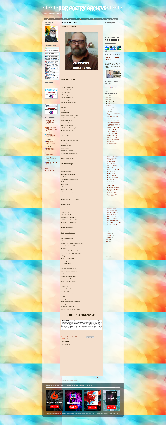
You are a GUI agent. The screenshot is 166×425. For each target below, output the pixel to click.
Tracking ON (56, 79)
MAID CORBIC (110, 182)
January (109, 237)
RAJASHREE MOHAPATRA (113, 152)
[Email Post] (84, 337)
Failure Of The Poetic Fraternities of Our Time (51, 144)
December (110, 101)
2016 (61, 19)
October (109, 105)
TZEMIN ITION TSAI (112, 129)
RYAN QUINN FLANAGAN (113, 148)
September (110, 107)
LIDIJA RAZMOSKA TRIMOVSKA (112, 184)
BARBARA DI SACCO (112, 218)
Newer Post (64, 378)
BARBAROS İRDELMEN (113, 216)
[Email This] (87, 337)
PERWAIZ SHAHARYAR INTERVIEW (112, 58)
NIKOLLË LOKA (111, 163)
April (109, 231)
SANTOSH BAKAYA (112, 144)
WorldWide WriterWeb (51, 162)
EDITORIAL (47, 168)
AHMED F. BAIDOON (112, 224)
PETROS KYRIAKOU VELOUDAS (112, 158)
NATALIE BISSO (111, 167)
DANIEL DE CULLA (112, 210)
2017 (65, 19)
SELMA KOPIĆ (110, 141)
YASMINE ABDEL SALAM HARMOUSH (113, 124)
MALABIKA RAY (111, 179)
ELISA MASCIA (52, 65)
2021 (83, 19)
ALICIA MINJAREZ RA (54, 59)
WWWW (115, 19)
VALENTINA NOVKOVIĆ (113, 127)
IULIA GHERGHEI (52, 68)
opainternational (50, 148)
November (110, 103)
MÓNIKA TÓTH (111, 171)
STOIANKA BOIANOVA (113, 135)
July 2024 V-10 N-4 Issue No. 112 (113, 114)
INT (104, 19)
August (109, 109)
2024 (96, 19)
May (109, 229)
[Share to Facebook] (91, 337)
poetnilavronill (49, 153)
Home (46, 19)
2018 (70, 19)
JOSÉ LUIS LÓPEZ (111, 192)
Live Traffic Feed (52, 48)
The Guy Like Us (49, 154)
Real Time (51, 79)
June (109, 227)
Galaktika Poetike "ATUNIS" (50, 120)
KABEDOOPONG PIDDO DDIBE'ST (113, 190)
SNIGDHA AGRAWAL (112, 137)
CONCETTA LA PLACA (112, 212)
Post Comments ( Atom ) (72, 380)
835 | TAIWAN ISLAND (51, 158)
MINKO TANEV (111, 173)
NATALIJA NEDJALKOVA (113, 165)
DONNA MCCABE (111, 208)
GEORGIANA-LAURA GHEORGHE (112, 195)
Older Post (99, 378)
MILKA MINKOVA (111, 175)
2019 (74, 19)
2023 (91, 19)
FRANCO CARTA (111, 200)
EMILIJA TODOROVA (112, 204)
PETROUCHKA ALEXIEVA (113, 156)
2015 (57, 19)
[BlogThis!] (88, 337)
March (109, 233)
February (109, 235)
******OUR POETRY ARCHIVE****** (82, 8)
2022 (87, 19)
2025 (100, 19)
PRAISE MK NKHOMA (112, 154)
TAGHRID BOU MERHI (53, 77)
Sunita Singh (48, 163)
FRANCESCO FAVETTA (112, 202)
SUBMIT (52, 19)
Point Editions (49, 157)
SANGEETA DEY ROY (112, 146)
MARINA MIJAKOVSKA (112, 177)
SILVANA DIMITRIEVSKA (113, 139)
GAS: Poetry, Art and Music (51, 127)
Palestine (109, 19)
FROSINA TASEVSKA (112, 198)
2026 (107, 95)
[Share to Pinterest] (93, 337)
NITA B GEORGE (111, 161)
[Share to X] (90, 337)
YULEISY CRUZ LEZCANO (113, 122)
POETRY (66, 338)
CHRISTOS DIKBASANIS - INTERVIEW (113, 117)
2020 (78, 19)
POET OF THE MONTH (50, 170)
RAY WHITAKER (111, 150)
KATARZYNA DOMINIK (113, 187)
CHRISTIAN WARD (111, 214)
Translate (114, 87)
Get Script (48, 79)
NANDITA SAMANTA (51, 62)
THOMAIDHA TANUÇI (112, 131)
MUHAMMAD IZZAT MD (113, 169)
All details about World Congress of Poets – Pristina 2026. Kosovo (51, 137)
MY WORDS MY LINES (50, 142)
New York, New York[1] (51, 149)
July (109, 111)
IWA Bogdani (49, 134)
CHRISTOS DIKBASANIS (113, 120)
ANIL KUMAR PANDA (112, 220)
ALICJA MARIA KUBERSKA (114, 222)
